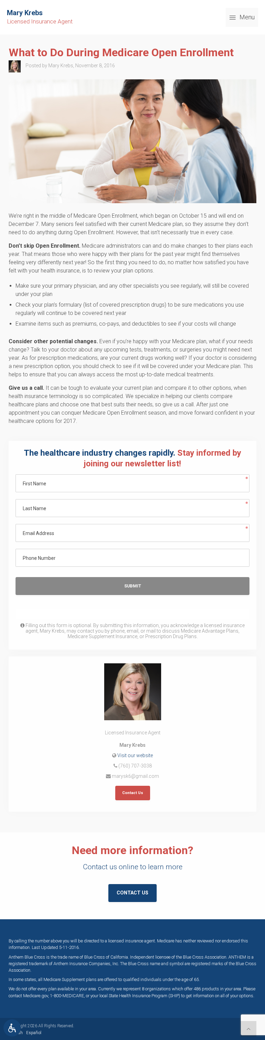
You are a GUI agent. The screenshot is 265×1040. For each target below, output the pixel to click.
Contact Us (132, 793)
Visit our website (135, 755)
